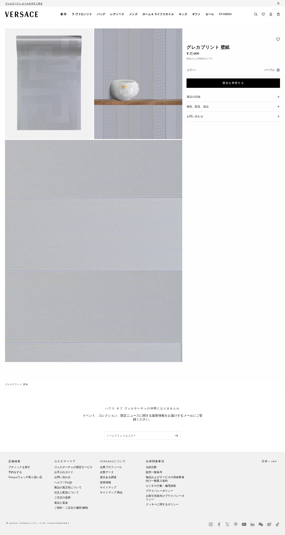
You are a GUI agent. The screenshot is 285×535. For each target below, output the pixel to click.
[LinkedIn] (252, 524)
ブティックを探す (19, 467)
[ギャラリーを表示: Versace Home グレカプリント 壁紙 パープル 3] (93, 251)
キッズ (183, 14)
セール (210, 14)
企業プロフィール (111, 467)
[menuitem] (64, 14)
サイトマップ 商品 (111, 492)
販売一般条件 (154, 472)
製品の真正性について (68, 487)
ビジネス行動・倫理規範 (161, 486)
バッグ (101, 14)
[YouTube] (244, 524)
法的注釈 (151, 467)
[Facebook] (219, 524)
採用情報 (105, 482)
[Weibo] (269, 524)
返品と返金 (61, 502)
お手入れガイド (63, 472)
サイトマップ (108, 487)
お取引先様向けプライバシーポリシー (165, 497)
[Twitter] (227, 524)
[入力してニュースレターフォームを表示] (177, 435)
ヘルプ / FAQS (63, 482)
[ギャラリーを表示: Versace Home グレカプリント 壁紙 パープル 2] (138, 83)
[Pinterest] (235, 524)
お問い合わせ (62, 477)
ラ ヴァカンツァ (82, 14)
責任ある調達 (108, 477)
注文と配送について (66, 492)
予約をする (15, 472)
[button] (278, 14)
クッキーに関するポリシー (162, 504)
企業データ (107, 472)
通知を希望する (233, 83)
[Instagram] (210, 524)
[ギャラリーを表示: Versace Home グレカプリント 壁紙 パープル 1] (49, 83)
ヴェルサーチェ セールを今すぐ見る (24, 3)
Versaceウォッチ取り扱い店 (25, 477)
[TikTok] (277, 524)
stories (225, 14)
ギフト (196, 14)
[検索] (255, 14)
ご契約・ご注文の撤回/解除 (71, 507)
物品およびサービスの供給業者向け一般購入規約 (165, 478)
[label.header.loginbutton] (270, 14)
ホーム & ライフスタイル (158, 14)
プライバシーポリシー (159, 491)
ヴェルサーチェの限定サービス (73, 467)
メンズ (133, 14)
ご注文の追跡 (62, 497)
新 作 (64, 14)
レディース (117, 14)
